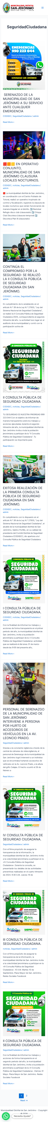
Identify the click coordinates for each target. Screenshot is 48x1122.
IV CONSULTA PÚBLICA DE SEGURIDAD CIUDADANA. (23, 837)
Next (24, 1100)
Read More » (8, 122)
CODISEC (7, 116)
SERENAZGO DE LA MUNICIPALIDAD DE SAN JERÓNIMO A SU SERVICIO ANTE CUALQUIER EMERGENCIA (23, 103)
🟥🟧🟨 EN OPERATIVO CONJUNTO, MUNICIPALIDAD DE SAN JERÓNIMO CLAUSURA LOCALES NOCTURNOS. (21, 172)
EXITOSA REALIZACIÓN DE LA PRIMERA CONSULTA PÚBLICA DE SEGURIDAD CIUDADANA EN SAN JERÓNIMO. (22, 496)
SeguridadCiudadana (22, 116)
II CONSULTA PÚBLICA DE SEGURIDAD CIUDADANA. (22, 399)
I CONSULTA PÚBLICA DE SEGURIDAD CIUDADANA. (22, 610)
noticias (16, 185)
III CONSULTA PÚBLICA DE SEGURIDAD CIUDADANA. (22, 942)
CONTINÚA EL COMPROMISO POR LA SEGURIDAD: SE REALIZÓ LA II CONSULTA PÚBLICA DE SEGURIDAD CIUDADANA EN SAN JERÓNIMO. (22, 279)
